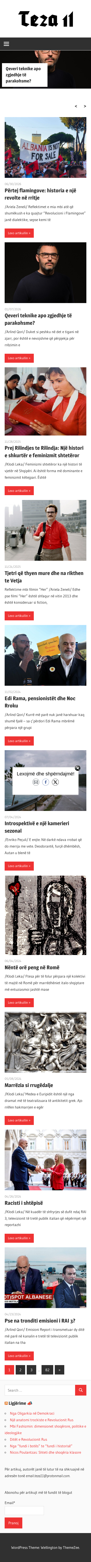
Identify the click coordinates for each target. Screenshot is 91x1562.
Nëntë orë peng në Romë (32, 967)
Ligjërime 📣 (20, 1403)
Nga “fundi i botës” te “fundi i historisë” (41, 1446)
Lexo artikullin (18, 233)
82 (47, 1369)
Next (85, 106)
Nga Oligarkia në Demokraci (32, 1413)
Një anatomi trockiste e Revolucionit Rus (41, 1419)
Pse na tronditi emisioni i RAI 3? (40, 1320)
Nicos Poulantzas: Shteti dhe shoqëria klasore (45, 1452)
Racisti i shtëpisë (24, 1203)
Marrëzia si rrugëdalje (29, 1085)
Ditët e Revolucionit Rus (28, 1439)
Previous (76, 106)
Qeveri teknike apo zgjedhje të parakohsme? (23, 75)
